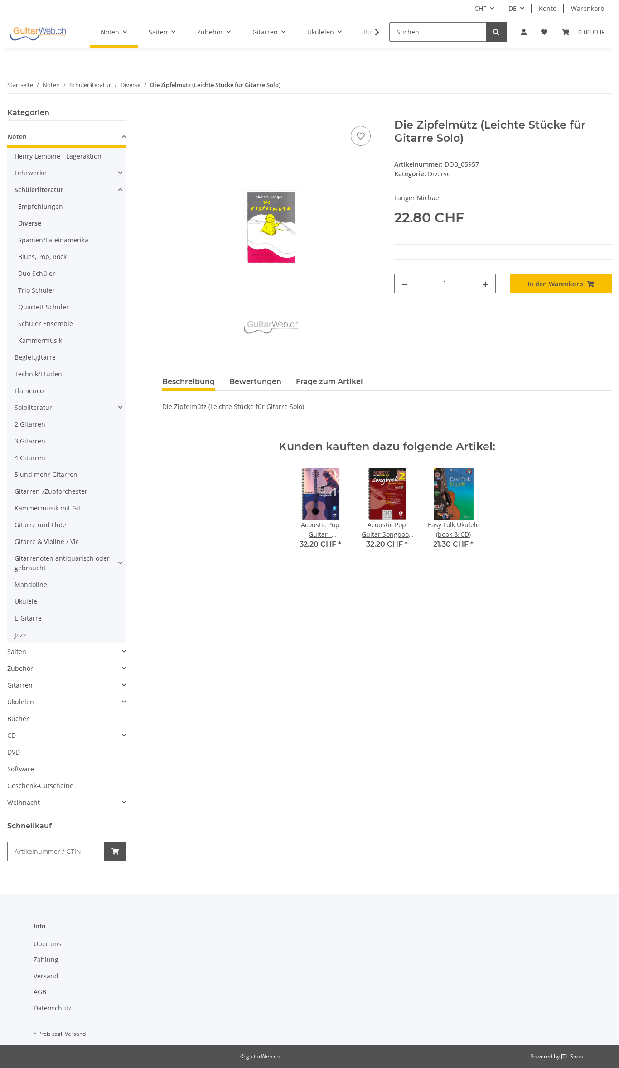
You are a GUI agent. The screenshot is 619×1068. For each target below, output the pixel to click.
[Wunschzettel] (544, 32)
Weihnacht (23, 802)
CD (11, 735)
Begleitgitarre (35, 357)
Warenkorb (587, 8)
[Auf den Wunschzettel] (361, 136)
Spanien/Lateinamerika (53, 240)
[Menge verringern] (405, 283)
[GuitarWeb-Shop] (37, 32)
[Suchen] (496, 32)
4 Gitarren (30, 457)
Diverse (439, 173)
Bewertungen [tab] (255, 381)
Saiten (16, 651)
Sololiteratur (33, 407)
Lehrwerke (30, 172)
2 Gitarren (30, 424)
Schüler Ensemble (45, 323)
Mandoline (31, 584)
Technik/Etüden (38, 374)
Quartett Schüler (43, 307)
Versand (46, 976)
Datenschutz (53, 1008)
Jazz (20, 634)
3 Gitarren (30, 441)
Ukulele (26, 601)
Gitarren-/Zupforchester (51, 491)
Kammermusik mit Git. (48, 508)
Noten (17, 136)
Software (20, 769)
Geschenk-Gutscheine (40, 785)
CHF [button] (480, 8)
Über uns (48, 943)
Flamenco (29, 390)
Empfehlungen (40, 206)
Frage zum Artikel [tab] (329, 381)
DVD (13, 752)
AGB (40, 991)
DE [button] (512, 8)
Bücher (18, 718)
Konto (547, 8)
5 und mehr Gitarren (46, 474)
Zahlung (46, 959)
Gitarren (20, 685)
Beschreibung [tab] (188, 381)
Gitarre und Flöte (40, 524)
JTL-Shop (572, 1056)
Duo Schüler (36, 273)
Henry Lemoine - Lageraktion (58, 156)
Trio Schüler (36, 290)
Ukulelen (20, 702)
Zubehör (20, 668)
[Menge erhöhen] (485, 283)
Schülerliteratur (39, 189)
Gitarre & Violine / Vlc (47, 541)
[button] (524, 32)
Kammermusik (40, 340)
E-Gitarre (28, 618)
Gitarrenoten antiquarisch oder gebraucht (62, 563)
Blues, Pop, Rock (42, 256)
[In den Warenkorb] (169, 114)
